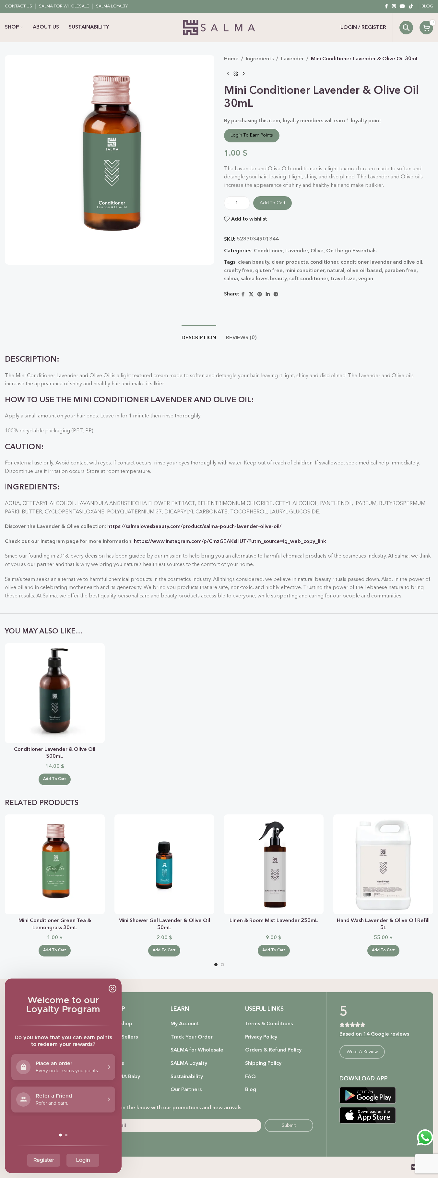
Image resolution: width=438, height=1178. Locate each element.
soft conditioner (308, 279)
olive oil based (364, 270)
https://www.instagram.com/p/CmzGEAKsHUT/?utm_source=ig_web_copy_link (230, 541)
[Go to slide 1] (216, 964)
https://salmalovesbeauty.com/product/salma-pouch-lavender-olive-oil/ (194, 526)
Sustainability (187, 1076)
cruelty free (238, 270)
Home (231, 59)
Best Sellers (123, 1037)
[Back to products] (236, 74)
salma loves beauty (264, 279)
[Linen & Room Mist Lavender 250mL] (274, 864)
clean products (290, 262)
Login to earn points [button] (252, 135)
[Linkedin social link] (268, 294)
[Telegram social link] (276, 294)
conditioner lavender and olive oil (381, 262)
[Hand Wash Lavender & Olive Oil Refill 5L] (383, 864)
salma (231, 279)
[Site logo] (219, 27)
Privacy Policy (261, 1037)
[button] (55, 779)
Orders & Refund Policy (273, 1050)
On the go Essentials (351, 251)
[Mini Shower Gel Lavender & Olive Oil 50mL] (164, 864)
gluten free (269, 270)
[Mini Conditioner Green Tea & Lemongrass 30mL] (55, 864)
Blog (250, 1089)
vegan (365, 279)
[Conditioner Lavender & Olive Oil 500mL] (55, 693)
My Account (185, 1024)
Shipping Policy (263, 1063)
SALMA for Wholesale (197, 1050)
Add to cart (272, 203)
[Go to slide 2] (222, 964)
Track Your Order (192, 1037)
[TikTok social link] (411, 6)
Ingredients (260, 59)
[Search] (406, 27)
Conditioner (268, 251)
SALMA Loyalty (189, 1063)
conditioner (324, 262)
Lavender (292, 59)
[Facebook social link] (386, 6)
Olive (317, 251)
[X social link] (251, 294)
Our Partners (186, 1089)
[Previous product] (228, 74)
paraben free (401, 270)
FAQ (250, 1076)
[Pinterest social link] (259, 294)
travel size (343, 279)
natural (335, 270)
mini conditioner (305, 270)
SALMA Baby (124, 1076)
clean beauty (253, 262)
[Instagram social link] (394, 6)
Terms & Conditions (269, 1024)
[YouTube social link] (402, 6)
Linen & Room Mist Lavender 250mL (274, 920)
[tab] (199, 335)
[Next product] (243, 74)
